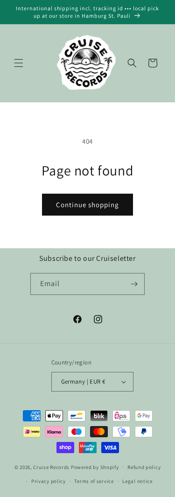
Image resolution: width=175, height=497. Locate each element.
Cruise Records (51, 466)
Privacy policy (48, 481)
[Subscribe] (134, 284)
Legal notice (137, 481)
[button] (18, 63)
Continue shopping (87, 204)
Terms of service (93, 481)
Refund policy (144, 467)
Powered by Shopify (95, 466)
